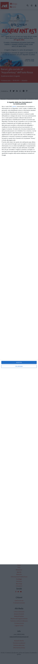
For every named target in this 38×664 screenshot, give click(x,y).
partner (14, 106)
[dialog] (19, 332)
